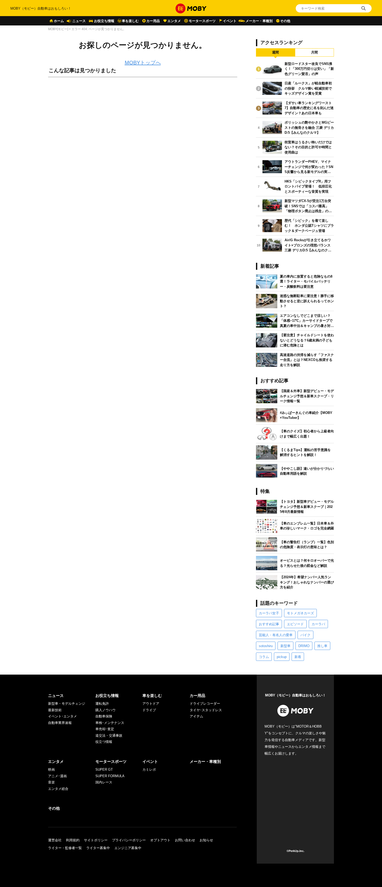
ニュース (79, 21)
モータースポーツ (202, 21)
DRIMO (303, 646)
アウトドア (150, 703)
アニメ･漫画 (57, 776)
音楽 (51, 782)
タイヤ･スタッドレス (206, 710)
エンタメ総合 (58, 789)
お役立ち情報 (104, 21)
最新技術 (55, 710)
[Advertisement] (142, 139)
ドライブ (149, 710)
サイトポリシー (96, 840)
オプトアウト (160, 840)
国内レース (103, 782)
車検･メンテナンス (109, 723)
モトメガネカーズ (300, 613)
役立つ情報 (103, 742)
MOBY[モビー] (58, 29)
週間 (275, 52)
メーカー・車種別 (259, 21)
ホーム (59, 21)
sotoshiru (266, 646)
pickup (282, 657)
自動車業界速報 (60, 723)
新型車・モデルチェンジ (66, 703)
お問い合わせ (185, 840)
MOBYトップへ (143, 62)
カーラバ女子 (269, 613)
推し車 (322, 646)
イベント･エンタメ (62, 716)
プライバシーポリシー (129, 840)
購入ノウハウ (105, 710)
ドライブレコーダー (205, 703)
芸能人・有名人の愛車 (276, 635)
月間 (314, 52)
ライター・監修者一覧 (65, 848)
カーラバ (318, 624)
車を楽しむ (130, 21)
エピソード (295, 624)
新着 (297, 657)
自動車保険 (103, 716)
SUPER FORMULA (109, 776)
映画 (51, 769)
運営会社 (55, 840)
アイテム (196, 716)
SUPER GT (104, 769)
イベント (229, 21)
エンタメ (174, 21)
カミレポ (149, 769)
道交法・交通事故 (108, 735)
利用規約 (73, 840)
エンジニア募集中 (127, 848)
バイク (305, 635)
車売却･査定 (104, 729)
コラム (264, 657)
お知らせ (206, 840)
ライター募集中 (98, 848)
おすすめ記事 (269, 624)
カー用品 (153, 21)
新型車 (285, 646)
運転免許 (102, 703)
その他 (285, 21)
